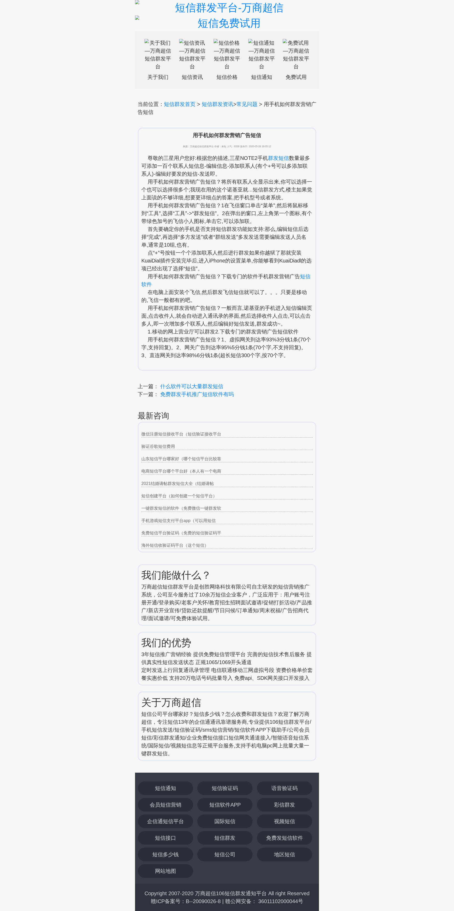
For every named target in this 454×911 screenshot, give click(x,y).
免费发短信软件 (284, 838)
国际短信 (224, 821)
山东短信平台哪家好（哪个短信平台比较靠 (181, 459)
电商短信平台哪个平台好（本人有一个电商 (181, 471)
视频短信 (284, 821)
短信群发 (224, 838)
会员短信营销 (165, 805)
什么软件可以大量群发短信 (191, 386)
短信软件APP (225, 805)
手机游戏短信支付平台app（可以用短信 (178, 520)
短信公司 (224, 854)
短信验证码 (225, 788)
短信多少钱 (165, 854)
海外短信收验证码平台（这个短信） (175, 545)
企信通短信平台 (165, 821)
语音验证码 (284, 788)
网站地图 (165, 871)
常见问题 (246, 104)
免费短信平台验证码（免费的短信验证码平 (181, 533)
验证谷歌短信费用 (158, 446)
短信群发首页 (179, 104)
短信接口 (165, 838)
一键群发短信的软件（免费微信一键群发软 (181, 508)
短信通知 (165, 788)
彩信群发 (284, 805)
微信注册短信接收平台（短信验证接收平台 (181, 434)
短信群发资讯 (217, 104)
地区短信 (284, 854)
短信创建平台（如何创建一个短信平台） (179, 496)
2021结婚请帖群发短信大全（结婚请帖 (177, 483)
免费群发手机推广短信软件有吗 (197, 394)
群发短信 (278, 158)
